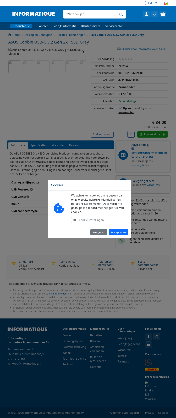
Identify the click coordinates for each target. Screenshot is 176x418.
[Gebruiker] (146, 14)
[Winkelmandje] (163, 14)
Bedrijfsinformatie (64, 26)
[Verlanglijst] (154, 14)
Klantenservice (90, 26)
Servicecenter (114, 26)
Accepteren (118, 232)
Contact (42, 26)
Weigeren (99, 232)
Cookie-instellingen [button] (91, 220)
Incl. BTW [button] (153, 2)
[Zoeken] (121, 14)
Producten (19, 26)
